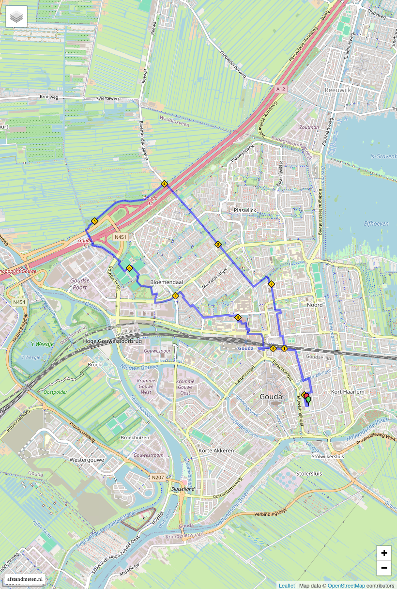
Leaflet (287, 585)
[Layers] (16, 16)
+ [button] (384, 553)
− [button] (384, 568)
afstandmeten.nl (25, 579)
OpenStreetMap (346, 585)
